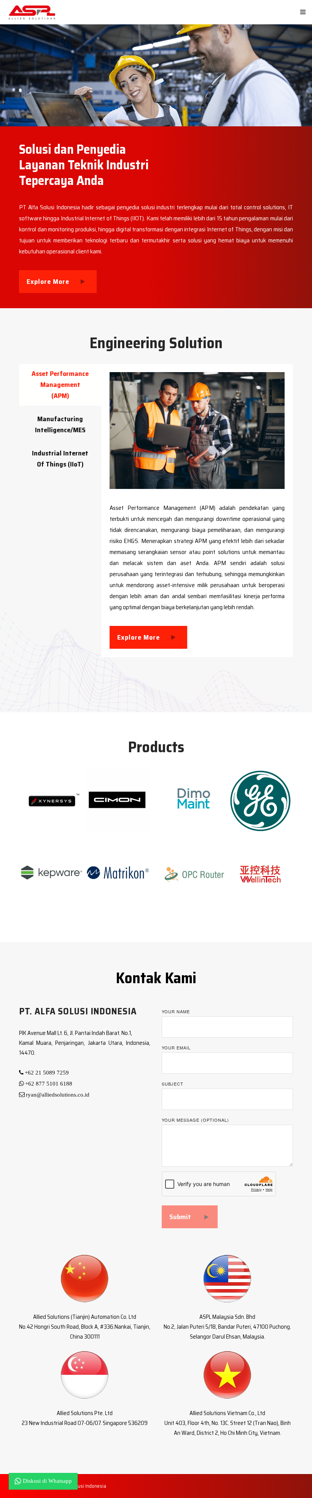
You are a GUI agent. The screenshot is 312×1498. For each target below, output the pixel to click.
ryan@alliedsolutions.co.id (57, 1095)
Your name (176, 1011)
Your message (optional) (195, 1120)
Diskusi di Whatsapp (47, 1481)
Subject (172, 1084)
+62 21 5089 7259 (47, 1073)
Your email (176, 1047)
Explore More (48, 281)
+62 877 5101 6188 (48, 1084)
